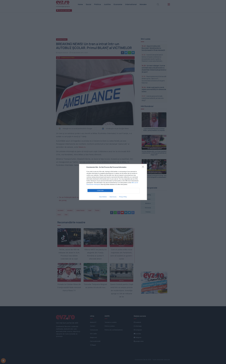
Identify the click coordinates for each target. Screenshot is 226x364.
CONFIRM (100, 190)
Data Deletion (103, 196)
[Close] (143, 167)
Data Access (113, 196)
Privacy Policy (123, 196)
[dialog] (113, 182)
